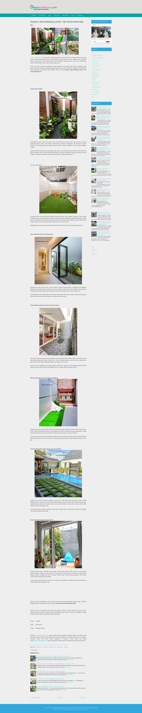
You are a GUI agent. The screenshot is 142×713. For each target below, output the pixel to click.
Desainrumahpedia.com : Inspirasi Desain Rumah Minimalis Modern (69, 707)
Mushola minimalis (96, 74)
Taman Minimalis (63, 644)
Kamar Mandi (80, 15)
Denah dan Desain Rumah (97, 55)
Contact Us (94, 254)
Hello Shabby (94, 707)
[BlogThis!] (33, 650)
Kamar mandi (94, 72)
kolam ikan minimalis (96, 87)
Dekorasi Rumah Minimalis (75, 709)
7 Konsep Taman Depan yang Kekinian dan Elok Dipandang (51, 671)
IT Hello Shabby (62, 709)
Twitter (47, 647)
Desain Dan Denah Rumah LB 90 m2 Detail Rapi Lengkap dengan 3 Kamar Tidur (104, 138)
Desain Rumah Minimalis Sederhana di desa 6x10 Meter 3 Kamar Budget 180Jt (103, 149)
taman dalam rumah (96, 92)
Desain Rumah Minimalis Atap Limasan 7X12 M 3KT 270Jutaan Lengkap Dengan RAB (103, 117)
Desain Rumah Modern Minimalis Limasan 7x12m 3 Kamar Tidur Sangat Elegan (104, 128)
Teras (49, 15)
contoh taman (34, 644)
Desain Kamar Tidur (96, 60)
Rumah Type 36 (95, 77)
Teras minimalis (95, 84)
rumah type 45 (95, 89)
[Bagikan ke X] (34, 650)
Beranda (34, 15)
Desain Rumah (42, 15)
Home (93, 246)
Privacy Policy (94, 249)
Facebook (40, 647)
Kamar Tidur (65, 15)
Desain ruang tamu (96, 65)
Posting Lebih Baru (35, 697)
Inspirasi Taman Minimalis (43, 644)
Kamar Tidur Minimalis (96, 70)
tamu (93, 96)
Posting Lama (82, 697)
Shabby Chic (85, 709)
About (93, 251)
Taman (93, 79)
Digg (67, 647)
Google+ (54, 647)
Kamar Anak (94, 67)
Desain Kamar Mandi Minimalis (98, 57)
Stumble (61, 647)
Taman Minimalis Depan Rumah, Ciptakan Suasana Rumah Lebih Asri (53, 656)
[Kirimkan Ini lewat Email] (31, 650)
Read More (71, 659)
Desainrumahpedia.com (36, 57)
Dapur (72, 15)
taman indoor (94, 94)
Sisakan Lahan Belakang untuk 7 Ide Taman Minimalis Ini (50, 686)
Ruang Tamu (56, 15)
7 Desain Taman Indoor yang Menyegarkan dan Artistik (50, 679)
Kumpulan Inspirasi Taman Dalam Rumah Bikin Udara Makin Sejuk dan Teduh (55, 663)
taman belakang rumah (54, 644)
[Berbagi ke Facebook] (36, 650)
